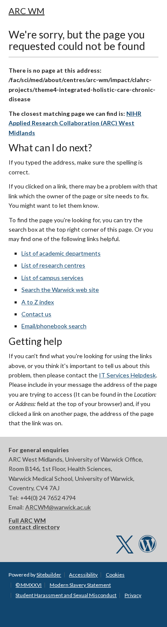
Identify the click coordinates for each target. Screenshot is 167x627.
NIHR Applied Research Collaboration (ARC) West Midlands (75, 123)
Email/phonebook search (53, 326)
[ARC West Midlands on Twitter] (124, 548)
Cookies (115, 574)
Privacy (133, 595)
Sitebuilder (48, 574)
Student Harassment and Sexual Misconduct (65, 595)
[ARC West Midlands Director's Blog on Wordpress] (147, 548)
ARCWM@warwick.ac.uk (58, 507)
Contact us (36, 314)
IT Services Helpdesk (127, 375)
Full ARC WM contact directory (34, 523)
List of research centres (53, 265)
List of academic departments (61, 253)
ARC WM (27, 11)
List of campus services (52, 277)
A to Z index (37, 302)
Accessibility (83, 574)
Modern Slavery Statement (80, 585)
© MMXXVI (28, 585)
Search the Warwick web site (60, 289)
